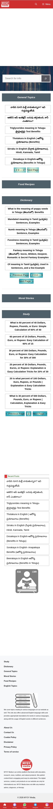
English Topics (10, 686)
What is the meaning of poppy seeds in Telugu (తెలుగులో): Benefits (28, 210)
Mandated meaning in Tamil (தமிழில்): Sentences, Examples (28, 221)
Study (6, 661)
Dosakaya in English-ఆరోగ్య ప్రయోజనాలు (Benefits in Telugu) (28, 161)
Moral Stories (10, 676)
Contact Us (9, 732)
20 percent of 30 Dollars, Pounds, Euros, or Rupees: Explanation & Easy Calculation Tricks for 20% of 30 (27, 368)
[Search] (45, 78)
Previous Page (19, 275)
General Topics (10, 671)
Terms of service (11, 752)
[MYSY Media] (5, 4)
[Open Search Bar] (36, 4)
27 (24, 170)
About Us (8, 727)
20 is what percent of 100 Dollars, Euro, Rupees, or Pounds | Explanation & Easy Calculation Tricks (28, 383)
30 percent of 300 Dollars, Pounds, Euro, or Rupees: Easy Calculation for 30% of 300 (28, 354)
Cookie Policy (10, 737)
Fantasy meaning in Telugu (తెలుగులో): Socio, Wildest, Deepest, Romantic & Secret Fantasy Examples (28, 254)
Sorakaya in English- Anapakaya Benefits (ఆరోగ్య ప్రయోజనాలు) (23, 549)
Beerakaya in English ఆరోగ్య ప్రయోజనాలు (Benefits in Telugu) (23, 560)
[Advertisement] (26, 36)
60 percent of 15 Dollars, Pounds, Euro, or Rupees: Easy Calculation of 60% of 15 (28, 340)
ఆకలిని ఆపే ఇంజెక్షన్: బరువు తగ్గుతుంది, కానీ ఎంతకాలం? (27, 119)
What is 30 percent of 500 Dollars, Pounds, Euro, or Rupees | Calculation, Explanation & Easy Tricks (28, 401)
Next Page (33, 170)
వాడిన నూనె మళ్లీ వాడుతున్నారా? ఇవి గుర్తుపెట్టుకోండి (28, 109)
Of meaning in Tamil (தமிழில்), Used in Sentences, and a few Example (28, 266)
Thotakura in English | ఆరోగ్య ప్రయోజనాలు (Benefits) (27, 140)
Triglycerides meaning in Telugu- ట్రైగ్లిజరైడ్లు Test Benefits (28, 130)
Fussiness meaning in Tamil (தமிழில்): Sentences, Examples (28, 242)
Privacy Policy (10, 747)
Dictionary (8, 666)
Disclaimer (8, 742)
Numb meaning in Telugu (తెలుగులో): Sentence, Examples (28, 231)
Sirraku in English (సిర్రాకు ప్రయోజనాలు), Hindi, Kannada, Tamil (27, 151)
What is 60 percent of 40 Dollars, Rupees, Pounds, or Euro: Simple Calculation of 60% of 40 (28, 326)
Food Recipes (10, 681)
